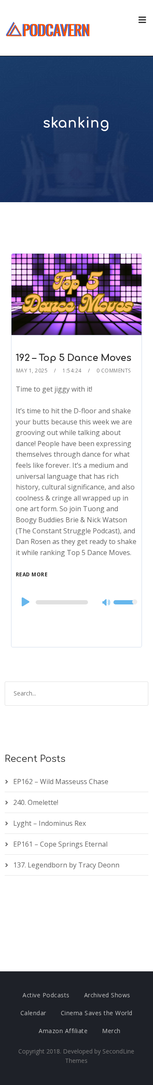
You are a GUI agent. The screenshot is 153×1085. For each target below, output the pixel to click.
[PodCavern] (48, 28)
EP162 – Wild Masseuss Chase (60, 781)
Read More (32, 574)
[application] (76, 602)
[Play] (24, 601)
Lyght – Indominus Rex (49, 823)
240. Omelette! (35, 802)
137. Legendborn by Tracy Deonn (66, 865)
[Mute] (106, 603)
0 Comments (113, 370)
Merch (111, 1031)
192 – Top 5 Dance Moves (73, 358)
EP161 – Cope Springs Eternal (60, 844)
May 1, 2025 (32, 370)
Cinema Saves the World (97, 1013)
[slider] (125, 608)
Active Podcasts (46, 995)
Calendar (33, 1013)
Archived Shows (107, 995)
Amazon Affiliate (63, 1031)
